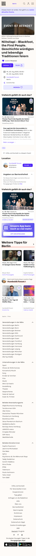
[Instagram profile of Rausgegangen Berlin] (14, 534)
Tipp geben (18, 495)
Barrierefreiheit (18, 507)
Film (3, 148)
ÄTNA (4, 467)
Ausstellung (6, 386)
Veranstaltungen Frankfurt (12, 341)
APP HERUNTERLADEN (21, 234)
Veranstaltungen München (12, 351)
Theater (5, 389)
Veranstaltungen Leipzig (11, 349)
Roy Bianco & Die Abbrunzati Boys (15, 456)
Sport (4, 365)
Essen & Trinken (8, 397)
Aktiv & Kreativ (8, 384)
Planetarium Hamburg (10, 416)
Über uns (18, 504)
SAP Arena (6, 435)
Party (4, 373)
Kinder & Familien (9, 376)
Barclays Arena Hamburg (11, 427)
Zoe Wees (5, 451)
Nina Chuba (6, 464)
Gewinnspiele (18, 510)
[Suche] (24, 3)
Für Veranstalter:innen (18, 489)
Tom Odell (5, 477)
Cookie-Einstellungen (18, 525)
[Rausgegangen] (4, 4)
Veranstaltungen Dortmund (12, 336)
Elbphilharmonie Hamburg (12, 406)
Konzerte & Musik (9, 370)
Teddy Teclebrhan (8, 459)
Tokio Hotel (6, 475)
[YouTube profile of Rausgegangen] (22, 534)
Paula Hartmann (8, 472)
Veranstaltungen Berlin (10, 325)
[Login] (28, 3)
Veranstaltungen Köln (10, 333)
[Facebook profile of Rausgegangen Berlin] (18, 534)
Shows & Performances (11, 368)
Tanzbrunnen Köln (9, 408)
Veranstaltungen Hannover (12, 346)
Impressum (18, 516)
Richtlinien (18, 513)
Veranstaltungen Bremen (11, 330)
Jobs (18, 501)
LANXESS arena (8, 429)
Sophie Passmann (9, 446)
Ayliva (4, 454)
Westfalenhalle (7, 437)
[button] (18, 87)
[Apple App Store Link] (11, 544)
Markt (4, 381)
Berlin (4, 316)
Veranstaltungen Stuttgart (12, 354)
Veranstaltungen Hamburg (12, 344)
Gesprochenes (7, 392)
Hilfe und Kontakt (18, 486)
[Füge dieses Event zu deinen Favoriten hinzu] (19, 288)
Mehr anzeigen (8, 142)
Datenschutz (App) (18, 522)
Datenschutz (18, 519)
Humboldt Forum (12, 77)
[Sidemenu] (32, 3)
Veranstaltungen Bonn (10, 328)
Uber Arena (6, 411)
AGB (18, 528)
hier (21, 184)
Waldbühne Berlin (8, 424)
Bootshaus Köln (8, 419)
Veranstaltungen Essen (10, 338)
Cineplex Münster (8, 432)
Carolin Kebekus (8, 462)
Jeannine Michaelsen (10, 449)
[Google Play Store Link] (25, 544)
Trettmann (6, 470)
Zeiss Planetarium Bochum (12, 421)
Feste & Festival (8, 394)
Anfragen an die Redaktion (18, 498)
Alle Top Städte (7, 357)
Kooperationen (18, 492)
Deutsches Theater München (12, 413)
